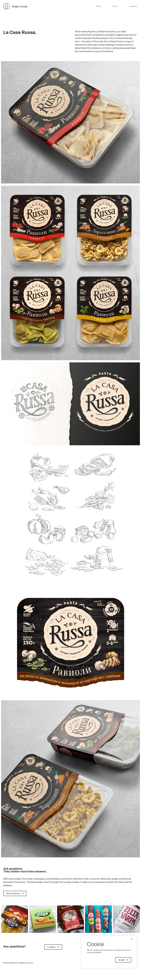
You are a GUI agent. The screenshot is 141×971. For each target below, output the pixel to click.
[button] (14, 893)
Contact (133, 6)
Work (99, 6)
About (116, 6)
